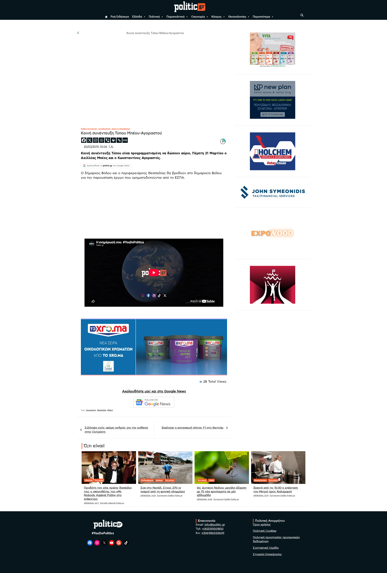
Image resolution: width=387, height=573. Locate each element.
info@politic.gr (215, 524)
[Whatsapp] (101, 140)
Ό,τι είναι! (99, 480)
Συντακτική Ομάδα (266, 548)
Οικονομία (198, 16)
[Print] (113, 140)
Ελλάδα (137, 16)
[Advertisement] (154, 204)
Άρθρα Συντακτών (89, 129)
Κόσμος (216, 16)
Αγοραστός (91, 410)
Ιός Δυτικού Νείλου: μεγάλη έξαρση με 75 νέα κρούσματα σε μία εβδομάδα (221, 491)
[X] (89, 140)
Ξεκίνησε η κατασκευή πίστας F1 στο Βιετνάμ (192, 427)
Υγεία (211, 480)
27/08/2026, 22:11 (91, 503)
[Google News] (125, 140)
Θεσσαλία (101, 410)
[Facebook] (83, 140)
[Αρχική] (106, 17)
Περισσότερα (261, 16)
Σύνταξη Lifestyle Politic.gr (112, 503)
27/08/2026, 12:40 (204, 499)
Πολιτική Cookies (264, 531)
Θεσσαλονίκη (237, 16)
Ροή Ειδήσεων (120, 16)
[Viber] (107, 140)
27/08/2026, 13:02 (148, 495)
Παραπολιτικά (175, 16)
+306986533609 (212, 533)
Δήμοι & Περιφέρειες (121, 129)
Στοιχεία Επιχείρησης (267, 554)
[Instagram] (95, 140)
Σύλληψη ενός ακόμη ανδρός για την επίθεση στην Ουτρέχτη (116, 429)
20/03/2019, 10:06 (95, 146)
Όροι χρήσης (262, 524)
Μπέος (110, 410)
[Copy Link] (119, 140)
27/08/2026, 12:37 (260, 495)
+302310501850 (212, 528)
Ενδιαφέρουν (147, 480)
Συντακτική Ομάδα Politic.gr (169, 495)
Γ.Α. (111, 146)
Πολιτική (154, 16)
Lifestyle (88, 480)
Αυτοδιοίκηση (104, 129)
